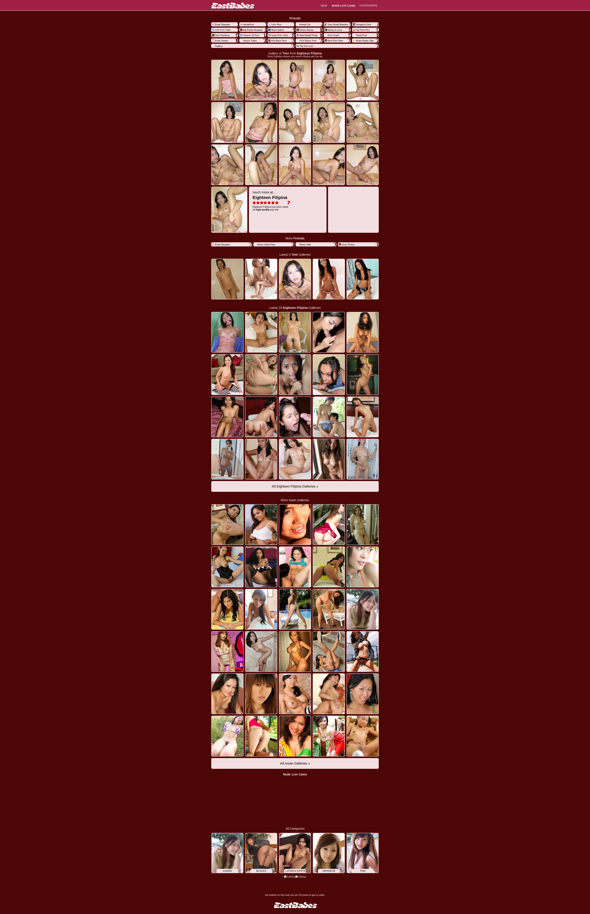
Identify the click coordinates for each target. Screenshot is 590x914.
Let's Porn (276, 24)
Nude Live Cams (295, 774)
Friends (295, 18)
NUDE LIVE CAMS (343, 5)
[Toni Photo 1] (261, 80)
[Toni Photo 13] (329, 164)
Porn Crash (333, 35)
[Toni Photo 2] (295, 80)
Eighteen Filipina (309, 53)
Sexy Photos (348, 244)
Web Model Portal (308, 35)
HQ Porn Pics (363, 30)
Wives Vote (305, 244)
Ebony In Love (335, 30)
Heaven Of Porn (251, 35)
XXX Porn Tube (222, 30)
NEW (324, 5)
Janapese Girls (363, 24)
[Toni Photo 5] (227, 122)
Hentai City (305, 24)
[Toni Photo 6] (261, 122)
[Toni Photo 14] (362, 164)
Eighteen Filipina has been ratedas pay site (270, 200)
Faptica (218, 46)
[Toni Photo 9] (362, 122)
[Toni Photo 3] (329, 80)
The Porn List (306, 46)
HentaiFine (248, 24)
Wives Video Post (266, 244)
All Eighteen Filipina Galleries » (295, 486)
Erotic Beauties (222, 24)
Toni (286, 53)
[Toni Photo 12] (295, 164)
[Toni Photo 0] (227, 80)
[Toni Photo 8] (329, 122)
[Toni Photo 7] (295, 122)
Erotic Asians (221, 40)
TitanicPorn (361, 35)
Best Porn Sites (335, 40)
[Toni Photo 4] (362, 80)
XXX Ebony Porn (308, 40)
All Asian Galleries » (295, 763)
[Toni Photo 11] (261, 164)
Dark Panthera (222, 35)
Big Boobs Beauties (253, 30)
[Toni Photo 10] (227, 164)
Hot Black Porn (279, 40)
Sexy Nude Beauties (338, 24)
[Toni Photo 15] (229, 210)
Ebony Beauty (306, 30)
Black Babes (277, 30)
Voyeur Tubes (250, 40)
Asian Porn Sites (279, 35)
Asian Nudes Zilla (364, 40)
